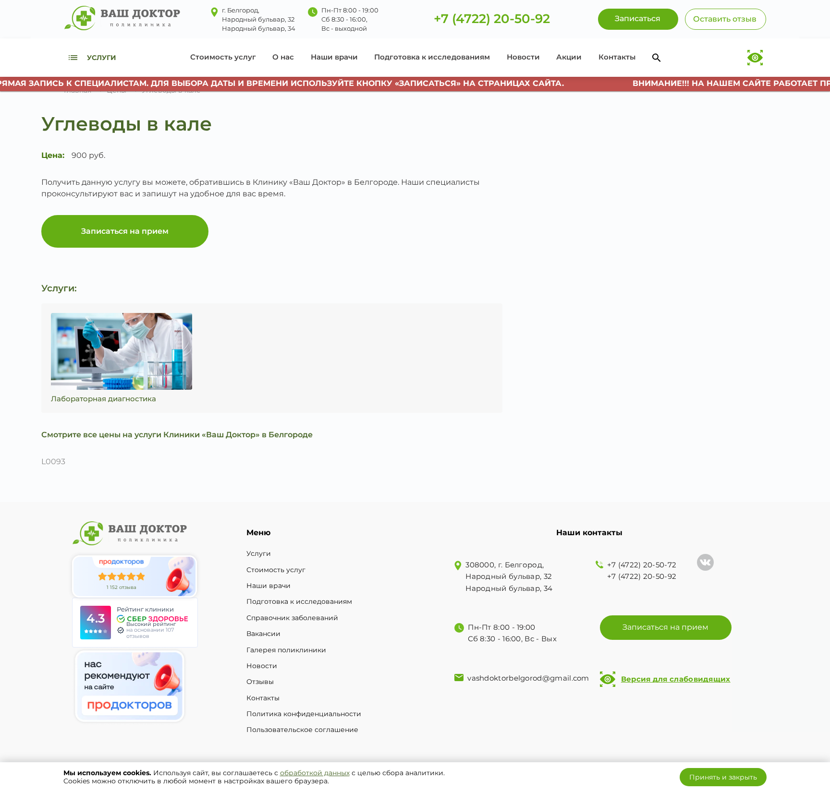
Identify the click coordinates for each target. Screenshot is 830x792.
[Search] (656, 57)
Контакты (616, 56)
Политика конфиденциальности (303, 713)
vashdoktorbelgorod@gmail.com (528, 678)
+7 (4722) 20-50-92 (492, 19)
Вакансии (263, 633)
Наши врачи (334, 56)
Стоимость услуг (223, 56)
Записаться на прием (125, 231)
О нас (283, 56)
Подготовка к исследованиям (432, 56)
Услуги (258, 553)
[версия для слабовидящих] (755, 58)
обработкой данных (315, 772)
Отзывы (260, 681)
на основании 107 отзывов (150, 632)
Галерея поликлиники (286, 650)
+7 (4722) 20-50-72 (641, 564)
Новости (523, 56)
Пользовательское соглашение (302, 729)
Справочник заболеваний (292, 617)
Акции (569, 56)
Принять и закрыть (723, 777)
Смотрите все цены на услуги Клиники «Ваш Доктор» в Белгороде (177, 434)
